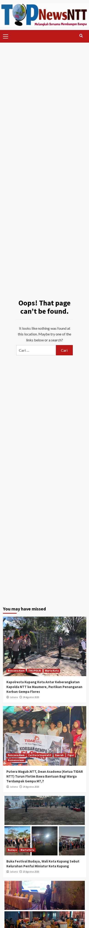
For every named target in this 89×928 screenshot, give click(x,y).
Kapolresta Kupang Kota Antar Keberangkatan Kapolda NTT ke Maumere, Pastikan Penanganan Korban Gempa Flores (44, 687)
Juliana (14, 697)
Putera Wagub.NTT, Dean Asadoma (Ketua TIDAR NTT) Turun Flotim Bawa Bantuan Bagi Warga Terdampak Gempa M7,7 (44, 776)
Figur (71, 755)
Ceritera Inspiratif (39, 755)
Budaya (12, 850)
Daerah (59, 755)
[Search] (81, 36)
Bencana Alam (16, 670)
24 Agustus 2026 (31, 697)
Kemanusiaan (16, 760)
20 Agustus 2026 (31, 871)
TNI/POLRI (34, 670)
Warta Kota (52, 670)
